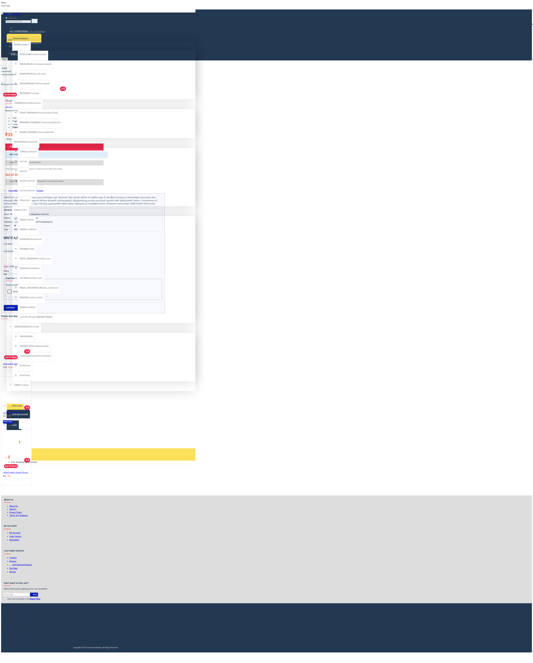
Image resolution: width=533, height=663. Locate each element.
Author (4, 68)
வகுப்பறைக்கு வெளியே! (13, 412)
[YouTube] (10, 631)
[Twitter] (10, 617)
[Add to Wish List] (5, 373)
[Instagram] (10, 624)
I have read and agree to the (23, 599)
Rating (6, 271)
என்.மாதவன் (6, 71)
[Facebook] (10, 610)
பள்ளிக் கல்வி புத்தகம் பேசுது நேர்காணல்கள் (17, 472)
